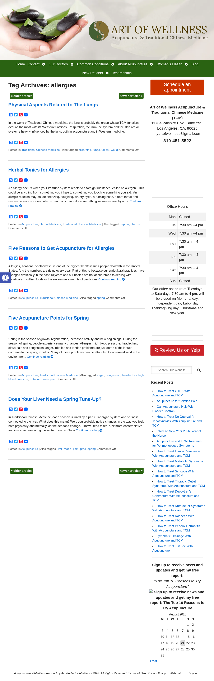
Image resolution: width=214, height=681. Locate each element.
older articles (21, 96)
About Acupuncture (132, 64)
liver (59, 448)
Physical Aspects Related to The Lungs (53, 104)
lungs (96, 149)
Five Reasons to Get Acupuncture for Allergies (61, 248)
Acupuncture (29, 224)
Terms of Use (137, 673)
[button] (5, 277)
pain (76, 448)
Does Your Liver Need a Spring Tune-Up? (55, 399)
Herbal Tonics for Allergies (38, 170)
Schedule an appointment (177, 87)
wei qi (114, 149)
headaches (129, 375)
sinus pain (49, 379)
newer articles (131, 96)
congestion (113, 375)
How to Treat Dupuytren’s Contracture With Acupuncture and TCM (175, 496)
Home (20, 64)
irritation (35, 379)
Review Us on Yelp (179, 350)
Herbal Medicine (50, 224)
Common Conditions (93, 64)
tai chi (105, 149)
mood (67, 448)
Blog (194, 64)
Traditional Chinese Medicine (41, 149)
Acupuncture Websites (29, 673)
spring (101, 297)
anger (100, 375)
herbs (136, 224)
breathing (85, 149)
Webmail (175, 673)
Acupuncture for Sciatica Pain (177, 401)
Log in (193, 673)
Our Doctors (58, 64)
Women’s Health (169, 64)
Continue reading (110, 279)
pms (83, 448)
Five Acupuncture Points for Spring (48, 318)
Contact (33, 64)
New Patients (92, 73)
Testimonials (122, 73)
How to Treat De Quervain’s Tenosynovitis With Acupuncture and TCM (177, 421)
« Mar (153, 661)
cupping (125, 224)
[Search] (199, 370)
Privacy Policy (157, 673)
